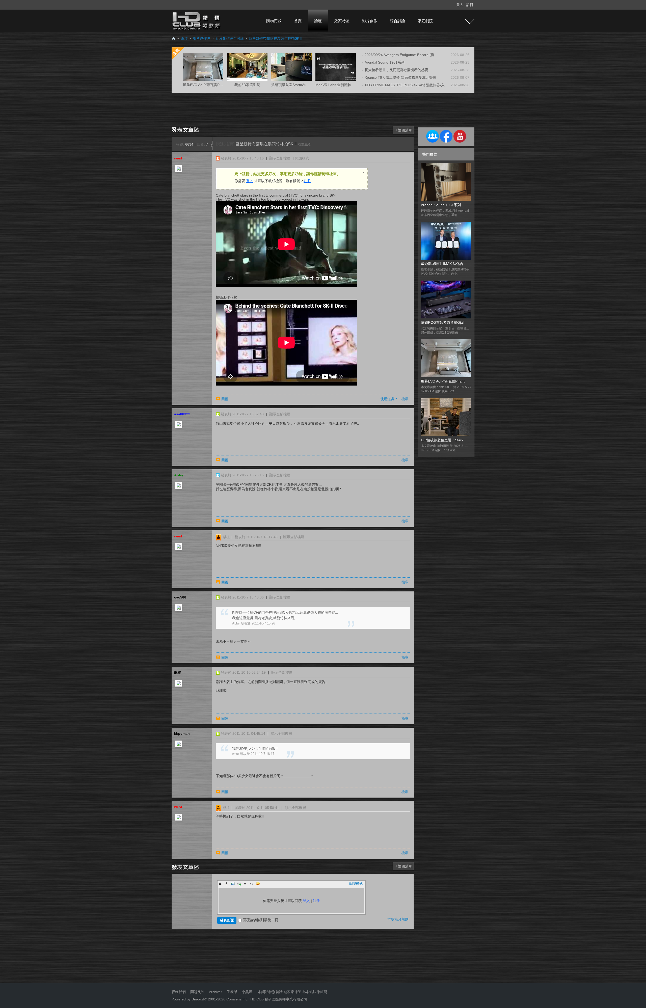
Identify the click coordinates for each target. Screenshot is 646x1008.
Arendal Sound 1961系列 (385, 62)
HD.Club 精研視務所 (174, 38)
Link (238, 883)
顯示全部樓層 (279, 158)
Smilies (257, 883)
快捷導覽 (469, 21)
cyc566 (180, 597)
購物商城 (273, 21)
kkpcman (182, 733)
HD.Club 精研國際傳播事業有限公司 (278, 999)
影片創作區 (201, 38)
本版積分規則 (398, 919)
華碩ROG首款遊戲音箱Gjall (442, 322)
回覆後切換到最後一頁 (260, 920)
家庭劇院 (425, 21)
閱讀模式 (302, 158)
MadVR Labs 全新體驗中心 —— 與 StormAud (351, 85)
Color (226, 883)
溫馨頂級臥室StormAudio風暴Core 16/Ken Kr (307, 85)
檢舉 (405, 399)
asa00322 (182, 414)
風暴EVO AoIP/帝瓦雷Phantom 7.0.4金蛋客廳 (219, 85)
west (178, 158)
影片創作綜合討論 (230, 38)
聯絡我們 (179, 992)
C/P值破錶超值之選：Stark (442, 440)
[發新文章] (186, 129)
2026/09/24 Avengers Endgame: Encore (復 (399, 55)
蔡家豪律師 (292, 992)
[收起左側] (211, 145)
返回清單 (405, 130)
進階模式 (356, 884)
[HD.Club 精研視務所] (197, 21)
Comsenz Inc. (236, 999)
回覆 (224, 399)
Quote (245, 883)
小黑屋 (247, 992)
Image (232, 883)
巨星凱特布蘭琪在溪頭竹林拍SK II (275, 38)
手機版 (232, 992)
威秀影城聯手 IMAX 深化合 (442, 264)
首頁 (298, 21)
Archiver (215, 992)
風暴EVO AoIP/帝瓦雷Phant (443, 381)
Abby (178, 475)
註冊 (469, 5)
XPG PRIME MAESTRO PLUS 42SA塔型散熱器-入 (405, 85)
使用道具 (387, 399)
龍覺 (177, 672)
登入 (459, 5)
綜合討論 (397, 21)
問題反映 (196, 992)
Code (251, 883)
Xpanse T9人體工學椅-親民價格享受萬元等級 (400, 77)
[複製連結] (304, 144)
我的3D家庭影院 (247, 85)
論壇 (318, 21)
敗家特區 (341, 21)
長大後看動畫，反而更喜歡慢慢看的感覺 (396, 70)
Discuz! (198, 999)
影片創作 (369, 21)
